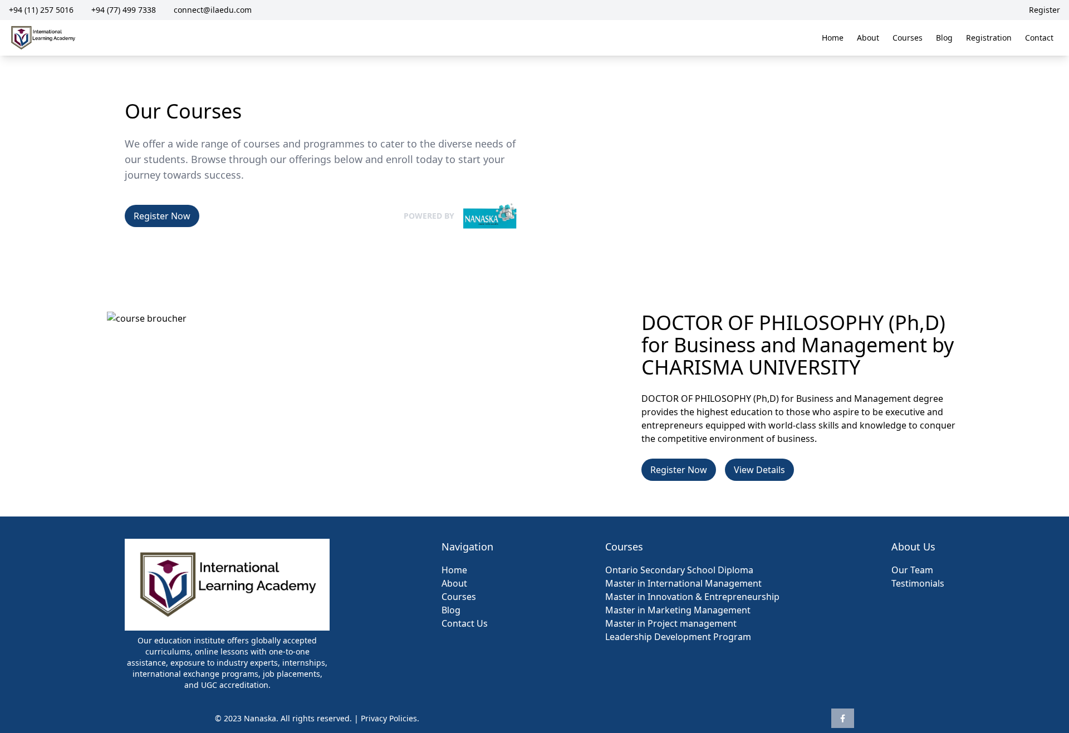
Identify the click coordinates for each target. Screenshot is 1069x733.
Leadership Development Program (678, 637)
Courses (908, 37)
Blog (944, 37)
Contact (1039, 37)
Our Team (912, 570)
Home (833, 37)
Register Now (162, 216)
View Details (759, 470)
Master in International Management (683, 583)
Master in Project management (671, 623)
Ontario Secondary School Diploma (679, 570)
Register (1044, 9)
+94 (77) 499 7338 (123, 9)
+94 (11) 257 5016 (41, 9)
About (868, 37)
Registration (989, 37)
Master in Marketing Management (678, 610)
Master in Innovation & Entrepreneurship (692, 597)
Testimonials (917, 583)
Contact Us (465, 623)
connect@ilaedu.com (213, 9)
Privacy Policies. (390, 718)
